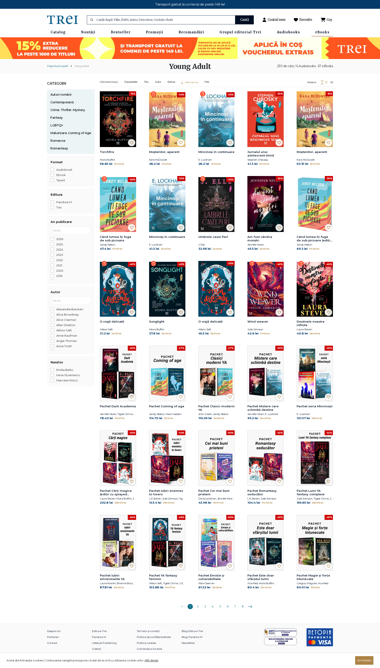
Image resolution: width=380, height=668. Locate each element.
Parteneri (53, 637)
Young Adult (82, 66)
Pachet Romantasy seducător (262, 492)
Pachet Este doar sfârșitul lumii (260, 577)
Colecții (96, 648)
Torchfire (107, 152)
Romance (57, 141)
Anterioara (182, 605)
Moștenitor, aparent (164, 152)
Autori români (60, 95)
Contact (52, 643)
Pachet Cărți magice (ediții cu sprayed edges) (116, 492)
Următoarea (250, 605)
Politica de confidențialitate (154, 637)
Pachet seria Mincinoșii (314, 406)
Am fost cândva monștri (259, 238)
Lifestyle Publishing (104, 643)
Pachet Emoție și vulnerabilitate (211, 577)
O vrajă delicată (112, 321)
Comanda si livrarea (149, 648)
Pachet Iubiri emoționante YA (112, 577)
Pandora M (99, 637)
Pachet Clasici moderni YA (216, 407)
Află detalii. (151, 660)
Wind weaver (257, 321)
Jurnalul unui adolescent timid (260, 153)
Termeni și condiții (148, 631)
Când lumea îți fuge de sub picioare (115, 238)
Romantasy (59, 148)
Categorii (56, 83)
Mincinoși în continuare (216, 152)
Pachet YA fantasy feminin (163, 577)
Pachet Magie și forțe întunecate (313, 577)
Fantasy (56, 118)
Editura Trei (99, 631)
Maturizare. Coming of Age (70, 133)
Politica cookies (146, 643)
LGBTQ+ (56, 125)
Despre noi (53, 631)
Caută (244, 20)
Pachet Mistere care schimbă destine (263, 407)
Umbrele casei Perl (213, 237)
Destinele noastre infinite (311, 323)
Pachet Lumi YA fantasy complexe (311, 492)
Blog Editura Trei (192, 631)
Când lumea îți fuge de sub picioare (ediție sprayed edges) (314, 238)
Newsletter (188, 643)
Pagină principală (57, 66)
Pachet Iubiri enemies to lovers (166, 492)
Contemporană (62, 102)
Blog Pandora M (192, 637)
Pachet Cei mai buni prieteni (214, 492)
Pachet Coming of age (166, 406)
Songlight (156, 321)
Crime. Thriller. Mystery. (67, 110)
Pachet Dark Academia (118, 406)
